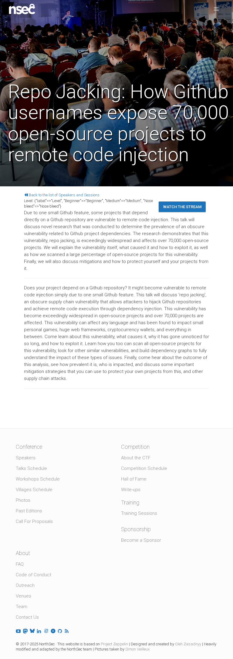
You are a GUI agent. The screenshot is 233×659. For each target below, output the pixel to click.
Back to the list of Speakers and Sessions (64, 195)
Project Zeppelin (114, 644)
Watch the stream (182, 207)
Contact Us (27, 617)
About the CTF (135, 458)
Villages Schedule (34, 489)
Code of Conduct (33, 574)
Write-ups (130, 489)
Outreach (25, 585)
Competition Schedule (144, 468)
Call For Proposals (34, 521)
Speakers (25, 458)
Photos (23, 500)
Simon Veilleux (137, 649)
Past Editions (29, 511)
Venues (23, 596)
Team (21, 606)
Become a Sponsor (141, 540)
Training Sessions (139, 513)
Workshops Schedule (38, 479)
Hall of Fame (134, 479)
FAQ (20, 564)
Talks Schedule (31, 468)
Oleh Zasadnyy (188, 644)
